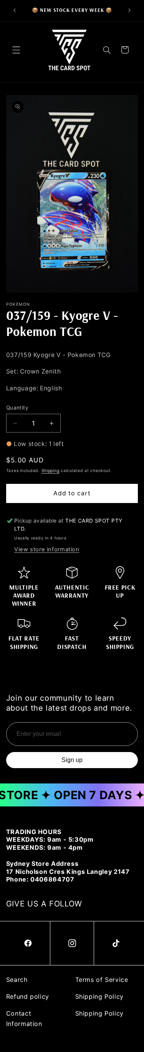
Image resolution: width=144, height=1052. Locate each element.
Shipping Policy (99, 996)
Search (17, 979)
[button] (16, 50)
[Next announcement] (129, 10)
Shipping (50, 470)
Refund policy (27, 996)
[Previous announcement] (14, 10)
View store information (46, 549)
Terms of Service (101, 979)
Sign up (72, 760)
